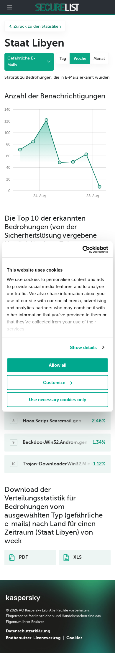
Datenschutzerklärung (28, 631)
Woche (80, 58)
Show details (83, 347)
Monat (99, 58)
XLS (77, 557)
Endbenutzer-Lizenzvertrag (33, 637)
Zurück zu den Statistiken (37, 26)
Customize (54, 382)
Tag (63, 58)
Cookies (74, 637)
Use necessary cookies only (57, 399)
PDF (23, 557)
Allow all (57, 365)
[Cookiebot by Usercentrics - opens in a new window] (82, 249)
